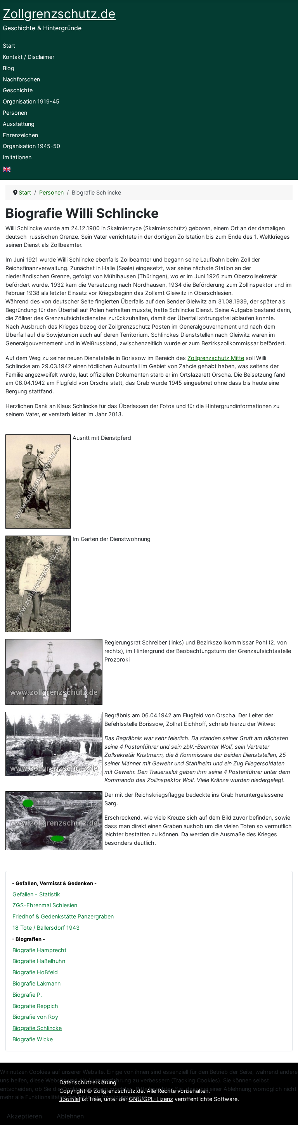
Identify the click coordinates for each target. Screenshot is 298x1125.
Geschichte (18, 90)
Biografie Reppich (35, 1006)
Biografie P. (27, 994)
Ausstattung (19, 124)
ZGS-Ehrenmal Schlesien (44, 905)
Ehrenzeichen (20, 135)
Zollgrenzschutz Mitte (215, 358)
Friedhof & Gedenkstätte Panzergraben (63, 916)
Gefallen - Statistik (36, 894)
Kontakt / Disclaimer (28, 56)
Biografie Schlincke (37, 1028)
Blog (8, 68)
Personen (15, 112)
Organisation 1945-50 (31, 146)
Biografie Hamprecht (39, 950)
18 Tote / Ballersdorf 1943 (46, 927)
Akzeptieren (24, 1116)
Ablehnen (70, 1116)
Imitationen (17, 157)
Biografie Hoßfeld (35, 972)
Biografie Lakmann (36, 983)
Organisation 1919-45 (31, 101)
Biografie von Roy (35, 1016)
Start (9, 45)
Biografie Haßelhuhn (38, 961)
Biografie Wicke (32, 1039)
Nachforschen (21, 79)
